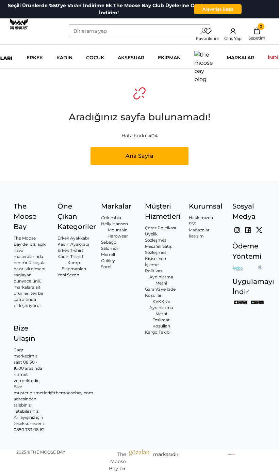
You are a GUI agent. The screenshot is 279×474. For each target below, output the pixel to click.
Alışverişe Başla (217, 9)
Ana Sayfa (139, 156)
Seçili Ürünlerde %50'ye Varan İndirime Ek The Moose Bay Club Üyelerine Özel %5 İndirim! (109, 9)
